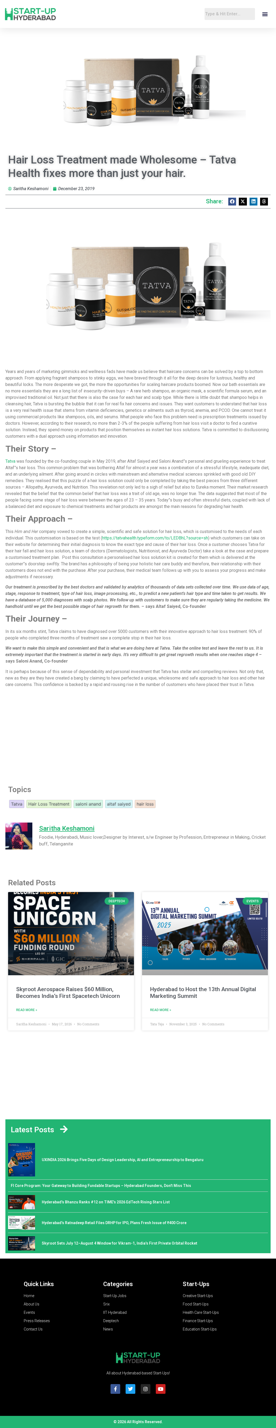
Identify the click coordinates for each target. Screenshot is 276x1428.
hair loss (145, 804)
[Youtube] (160, 1389)
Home (29, 1296)
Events (29, 1312)
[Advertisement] (138, 734)
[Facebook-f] (115, 1389)
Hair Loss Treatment (49, 804)
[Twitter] (130, 1389)
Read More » (26, 1010)
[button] (264, 14)
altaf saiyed (119, 804)
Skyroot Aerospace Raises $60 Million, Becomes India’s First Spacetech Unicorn (68, 992)
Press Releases (37, 1321)
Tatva (10, 461)
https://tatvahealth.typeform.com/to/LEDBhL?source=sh (155, 538)
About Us (31, 1304)
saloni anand (88, 804)
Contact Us (33, 1329)
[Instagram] (145, 1389)
